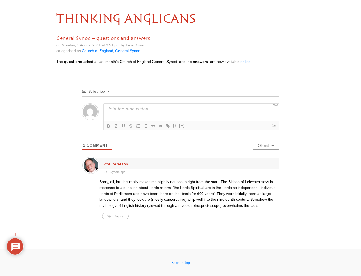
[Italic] (116, 126)
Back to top (180, 262)
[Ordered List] (138, 126)
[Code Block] (160, 126)
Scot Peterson (115, 164)
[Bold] (108, 126)
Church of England (97, 51)
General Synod (127, 51)
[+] (182, 126)
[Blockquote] (153, 126)
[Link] (168, 126)
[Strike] (131, 126)
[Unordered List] (145, 126)
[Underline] (123, 126)
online (245, 61)
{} (175, 126)
